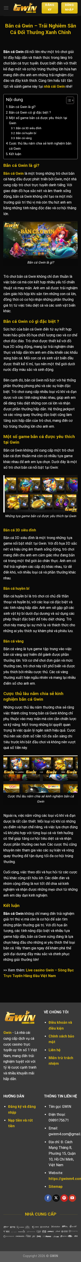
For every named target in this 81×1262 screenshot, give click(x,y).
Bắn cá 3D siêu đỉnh (28, 128)
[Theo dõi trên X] (56, 1198)
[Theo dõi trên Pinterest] (64, 1198)
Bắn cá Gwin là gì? (22, 107)
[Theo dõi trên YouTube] (72, 1198)
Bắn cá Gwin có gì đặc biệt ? (30, 113)
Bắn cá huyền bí (26, 133)
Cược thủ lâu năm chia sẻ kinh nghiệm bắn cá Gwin (40, 146)
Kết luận (15, 154)
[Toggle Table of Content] (68, 100)
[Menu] (6, 7)
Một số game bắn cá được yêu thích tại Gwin (38, 120)
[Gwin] (25, 8)
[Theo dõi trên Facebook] (48, 1198)
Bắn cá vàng (24, 138)
